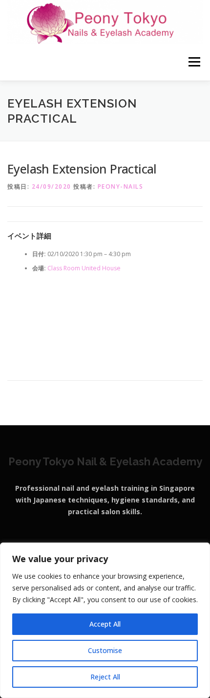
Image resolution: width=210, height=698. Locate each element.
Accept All (105, 624)
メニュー (194, 62)
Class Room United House (84, 268)
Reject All (105, 676)
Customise (105, 650)
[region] (105, 620)
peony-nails (121, 186)
